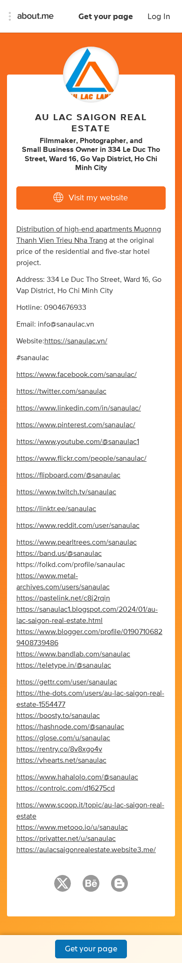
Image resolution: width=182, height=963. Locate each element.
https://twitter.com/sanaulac (61, 391)
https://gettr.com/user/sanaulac (66, 682)
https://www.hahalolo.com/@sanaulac (77, 777)
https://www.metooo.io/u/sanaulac (72, 827)
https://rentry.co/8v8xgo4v (59, 749)
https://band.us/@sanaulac (59, 553)
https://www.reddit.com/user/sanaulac (78, 525)
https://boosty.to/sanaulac (58, 715)
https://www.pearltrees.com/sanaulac (76, 542)
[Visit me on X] (62, 888)
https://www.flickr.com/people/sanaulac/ (81, 458)
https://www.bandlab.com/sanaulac (73, 654)
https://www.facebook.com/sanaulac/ (76, 374)
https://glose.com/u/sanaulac (63, 738)
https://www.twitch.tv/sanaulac (66, 492)
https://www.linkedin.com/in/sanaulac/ (78, 408)
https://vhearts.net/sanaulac (61, 760)
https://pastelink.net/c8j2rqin (63, 598)
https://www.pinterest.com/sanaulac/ (75, 425)
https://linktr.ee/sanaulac (56, 508)
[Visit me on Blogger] (119, 888)
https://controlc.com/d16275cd (65, 788)
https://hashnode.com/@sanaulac (70, 727)
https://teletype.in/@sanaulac (63, 665)
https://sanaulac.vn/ (75, 341)
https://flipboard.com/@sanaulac (68, 475)
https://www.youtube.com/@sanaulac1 (77, 441)
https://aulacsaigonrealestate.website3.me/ (86, 850)
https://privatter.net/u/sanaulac (66, 838)
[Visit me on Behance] (91, 888)
